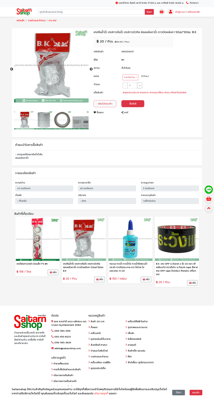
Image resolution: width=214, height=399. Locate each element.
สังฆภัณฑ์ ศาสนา (98, 345)
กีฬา (129, 356)
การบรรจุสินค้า (148, 195)
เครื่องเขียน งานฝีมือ (100, 362)
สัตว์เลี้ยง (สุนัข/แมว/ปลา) (140, 362)
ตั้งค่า (178, 392)
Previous (11, 69)
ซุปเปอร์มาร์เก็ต (98, 368)
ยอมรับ (195, 392)
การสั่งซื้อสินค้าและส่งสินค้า (67, 369)
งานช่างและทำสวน (36, 20)
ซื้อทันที (132, 104)
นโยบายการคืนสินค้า (63, 375)
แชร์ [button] (126, 112)
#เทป (167, 92)
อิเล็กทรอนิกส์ (134, 339)
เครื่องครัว (95, 333)
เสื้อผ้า (130, 333)
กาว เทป (52, 20)
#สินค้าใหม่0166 (178, 92)
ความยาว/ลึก (84, 182)
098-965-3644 (62, 342)
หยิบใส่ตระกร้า (105, 104)
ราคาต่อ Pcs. (129, 77)
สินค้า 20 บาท (97, 321)
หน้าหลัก (20, 20)
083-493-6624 (62, 336)
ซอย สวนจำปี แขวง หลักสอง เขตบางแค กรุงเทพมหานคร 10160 (68, 323)
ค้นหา (149, 12)
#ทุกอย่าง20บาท (131, 92)
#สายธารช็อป (156, 92)
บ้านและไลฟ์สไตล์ (99, 351)
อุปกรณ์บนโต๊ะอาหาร (100, 339)
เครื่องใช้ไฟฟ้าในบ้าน (137, 321)
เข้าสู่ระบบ (180, 12)
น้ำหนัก (18, 195)
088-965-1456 (62, 331)
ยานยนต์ (131, 345)
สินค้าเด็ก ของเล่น (136, 351)
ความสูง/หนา (147, 182)
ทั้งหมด (93, 327)
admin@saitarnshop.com (67, 348)
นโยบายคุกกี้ (101, 393)
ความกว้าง (20, 182)
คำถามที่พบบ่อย (61, 363)
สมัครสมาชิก (193, 12)
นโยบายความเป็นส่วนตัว (65, 381)
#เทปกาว (144, 92)
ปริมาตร (82, 195)
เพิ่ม (54, 272)
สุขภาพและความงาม (137, 327)
